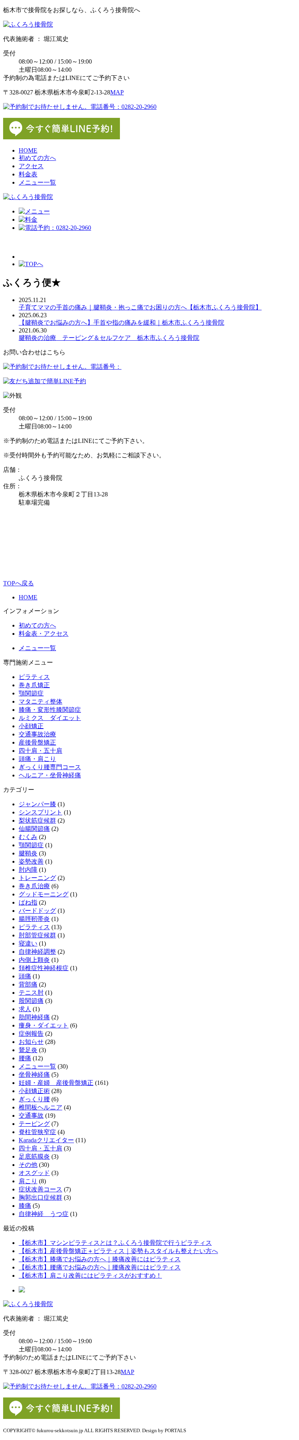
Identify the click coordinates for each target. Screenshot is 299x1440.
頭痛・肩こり (37, 759)
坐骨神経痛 (34, 1074)
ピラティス (34, 677)
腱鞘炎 (28, 853)
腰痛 (25, 1058)
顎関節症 (31, 693)
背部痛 (28, 984)
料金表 (28, 174)
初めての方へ (37, 158)
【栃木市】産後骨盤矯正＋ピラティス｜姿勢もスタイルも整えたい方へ (118, 1251)
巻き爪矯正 (34, 685)
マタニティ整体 (40, 701)
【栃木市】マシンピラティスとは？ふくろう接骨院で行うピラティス (115, 1242)
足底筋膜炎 (34, 1156)
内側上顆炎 (34, 959)
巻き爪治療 (34, 886)
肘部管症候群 (37, 935)
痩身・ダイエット (44, 1025)
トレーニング (37, 878)
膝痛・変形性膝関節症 (50, 709)
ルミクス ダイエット (50, 718)
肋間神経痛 (34, 1017)
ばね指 (28, 902)
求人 (25, 1009)
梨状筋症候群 (37, 820)
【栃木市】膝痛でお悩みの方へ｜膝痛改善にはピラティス (100, 1259)
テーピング (34, 1123)
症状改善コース (40, 1189)
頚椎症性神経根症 (44, 968)
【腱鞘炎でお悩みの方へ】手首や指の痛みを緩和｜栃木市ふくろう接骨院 (121, 322)
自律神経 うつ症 (44, 1214)
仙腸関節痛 (34, 828)
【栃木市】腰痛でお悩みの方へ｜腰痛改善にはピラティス (100, 1267)
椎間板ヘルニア (40, 1107)
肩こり (28, 1181)
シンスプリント (40, 812)
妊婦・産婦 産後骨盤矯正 (56, 1082)
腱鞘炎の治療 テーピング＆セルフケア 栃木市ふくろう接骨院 (109, 337)
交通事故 (31, 1115)
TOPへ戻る (18, 583)
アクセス (31, 166)
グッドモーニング (44, 894)
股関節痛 (31, 1000)
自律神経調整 (37, 951)
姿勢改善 (31, 861)
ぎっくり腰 (34, 1099)
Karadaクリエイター (46, 1140)
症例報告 (31, 1033)
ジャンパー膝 (37, 804)
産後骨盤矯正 (37, 742)
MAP (117, 92)
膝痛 (25, 1205)
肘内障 (28, 869)
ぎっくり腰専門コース (50, 767)
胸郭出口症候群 (40, 1197)
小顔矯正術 (34, 1091)
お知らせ (31, 1041)
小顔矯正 (31, 726)
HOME (28, 150)
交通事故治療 (37, 734)
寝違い (28, 943)
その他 (28, 1164)
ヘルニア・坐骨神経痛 (50, 775)
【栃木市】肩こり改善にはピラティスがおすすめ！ (90, 1275)
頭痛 (25, 976)
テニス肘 (31, 992)
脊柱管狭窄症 (37, 1132)
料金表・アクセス (44, 633)
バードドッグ (37, 910)
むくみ (28, 837)
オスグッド (34, 1173)
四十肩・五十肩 (40, 750)
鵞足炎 (28, 1050)
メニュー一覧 (37, 182)
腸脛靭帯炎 (34, 919)
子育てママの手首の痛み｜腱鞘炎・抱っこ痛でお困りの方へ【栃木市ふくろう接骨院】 (140, 307)
